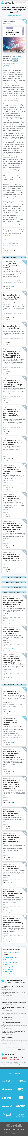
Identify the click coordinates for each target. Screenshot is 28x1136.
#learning (20, 279)
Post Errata (8, 964)
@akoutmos (19, 56)
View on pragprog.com (11, 957)
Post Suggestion (10, 967)
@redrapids (15, 58)
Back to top (21, 946)
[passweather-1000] (14, 40)
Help (13, 1129)
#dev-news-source (7, 280)
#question (5, 311)
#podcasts (9, 279)
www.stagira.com (8, 198)
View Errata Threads (11, 962)
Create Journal (9, 974)
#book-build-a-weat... (15, 952)
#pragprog (5, 243)
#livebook (15, 280)
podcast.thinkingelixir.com (11, 276)
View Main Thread (10, 960)
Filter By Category (15, 15)
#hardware (12, 243)
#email (20, 280)
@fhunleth (15, 60)
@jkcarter (6, 65)
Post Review (8, 971)
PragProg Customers (8, 293)
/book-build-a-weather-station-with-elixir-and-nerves (13, 247)
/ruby (20, 243)
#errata (4, 366)
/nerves (14, 245)
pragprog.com (8, 702)
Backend (5, 261)
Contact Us (6, 1129)
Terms (17, 1132)
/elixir (17, 243)
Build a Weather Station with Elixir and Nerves (15, 981)
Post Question (9, 969)
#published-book (7, 245)
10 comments (8, 240)
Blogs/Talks (12, 261)
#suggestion (6, 509)
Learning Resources (14, 689)
